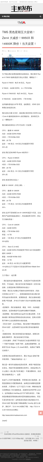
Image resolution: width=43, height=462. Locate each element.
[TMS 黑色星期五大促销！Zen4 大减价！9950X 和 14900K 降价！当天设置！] (21, 55)
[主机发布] (21, 9)
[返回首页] (40, 413)
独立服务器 (13, 51)
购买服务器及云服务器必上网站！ (29, 2)
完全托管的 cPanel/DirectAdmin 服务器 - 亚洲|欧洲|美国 (22, 434)
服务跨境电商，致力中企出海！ (9, 2)
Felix (5, 51)
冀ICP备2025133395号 (32, 457)
